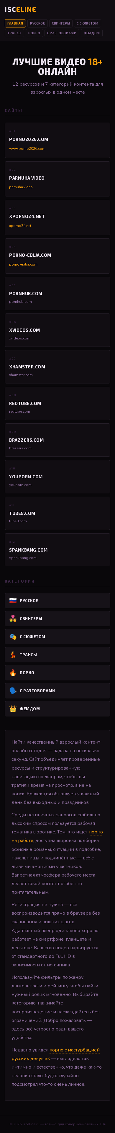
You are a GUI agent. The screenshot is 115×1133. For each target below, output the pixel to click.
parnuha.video (21, 187)
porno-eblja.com (23, 264)
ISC (20, 9)
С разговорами (62, 33)
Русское (37, 23)
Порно (34, 33)
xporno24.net (20, 225)
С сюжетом (87, 23)
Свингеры (61, 23)
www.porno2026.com (27, 148)
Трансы (14, 33)
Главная (15, 23)
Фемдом (91, 33)
